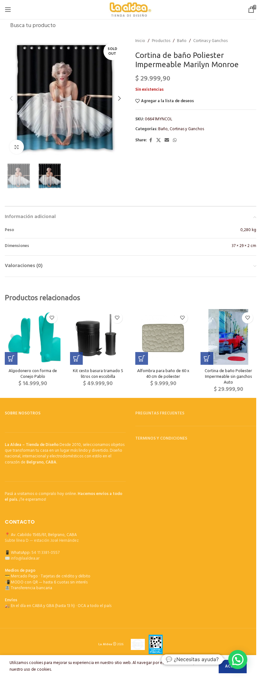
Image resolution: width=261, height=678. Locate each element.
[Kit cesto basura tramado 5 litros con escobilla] (98, 337)
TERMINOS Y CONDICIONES (161, 438)
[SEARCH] (249, 25)
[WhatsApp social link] (175, 140)
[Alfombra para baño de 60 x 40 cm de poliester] (163, 337)
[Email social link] (167, 140)
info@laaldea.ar (25, 558)
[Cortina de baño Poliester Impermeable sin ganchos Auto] (228, 337)
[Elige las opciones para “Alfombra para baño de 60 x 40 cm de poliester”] (141, 358)
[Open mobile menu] (8, 9)
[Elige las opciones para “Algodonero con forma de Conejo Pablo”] (11, 358)
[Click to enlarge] (17, 147)
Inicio (140, 41)
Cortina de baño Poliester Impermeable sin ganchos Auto (228, 376)
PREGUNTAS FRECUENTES (159, 413)
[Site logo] (131, 9)
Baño (182, 41)
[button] (11, 98)
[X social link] (158, 140)
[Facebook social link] (150, 140)
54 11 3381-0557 (46, 552)
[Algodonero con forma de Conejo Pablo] (32, 337)
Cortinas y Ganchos (210, 41)
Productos (161, 41)
